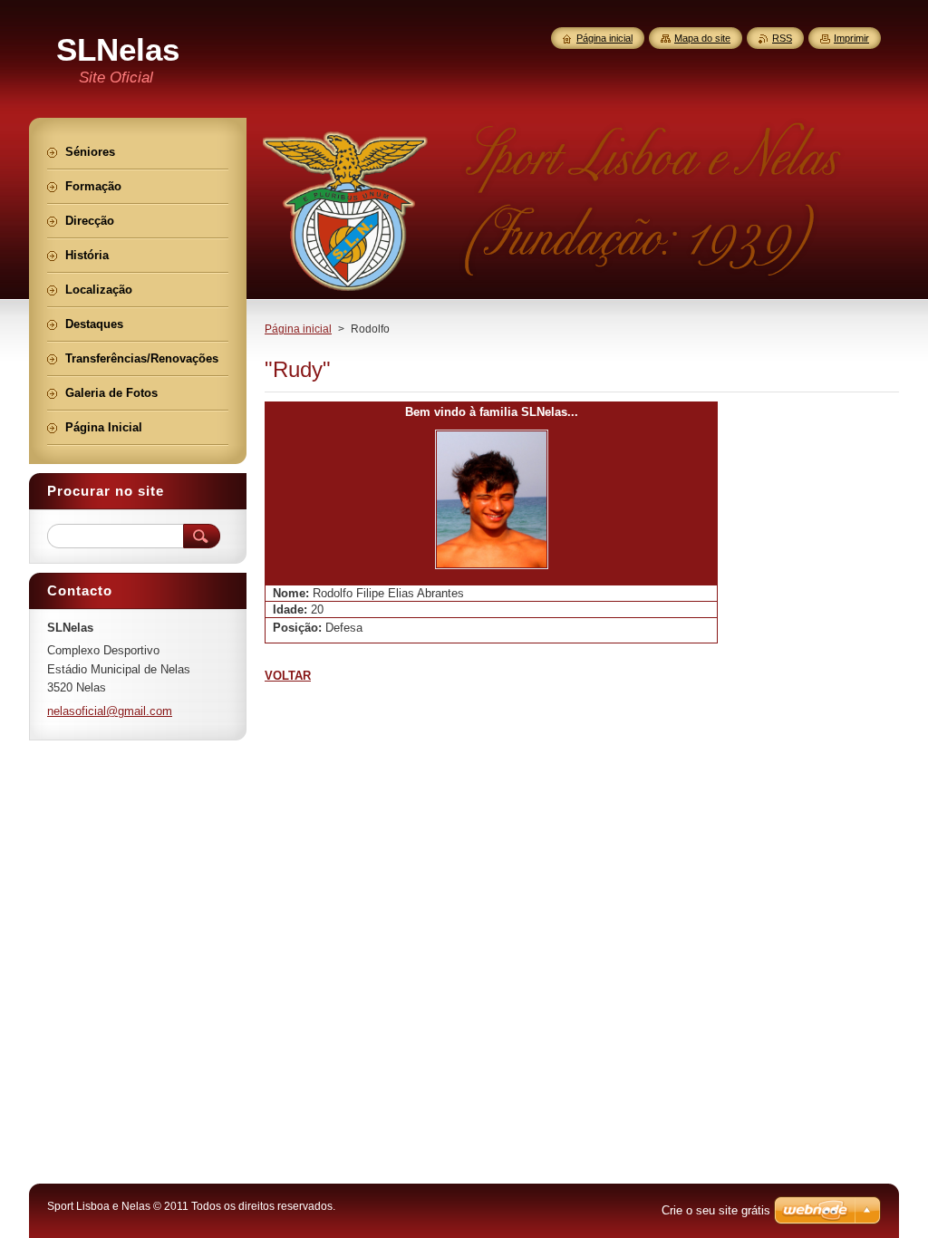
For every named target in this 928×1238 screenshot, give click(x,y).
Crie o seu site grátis (716, 1210)
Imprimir (851, 38)
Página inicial (298, 329)
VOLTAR (288, 675)
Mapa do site (702, 38)
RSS (782, 38)
